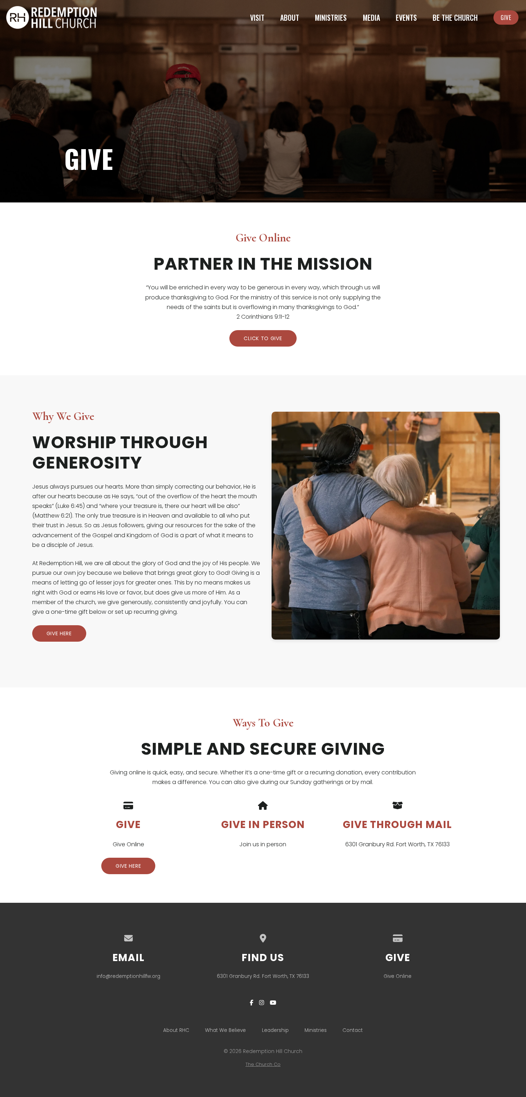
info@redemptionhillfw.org (128, 976)
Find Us (263, 958)
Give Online (397, 976)
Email (128, 958)
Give (397, 958)
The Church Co (263, 1064)
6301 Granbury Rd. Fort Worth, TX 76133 (263, 976)
